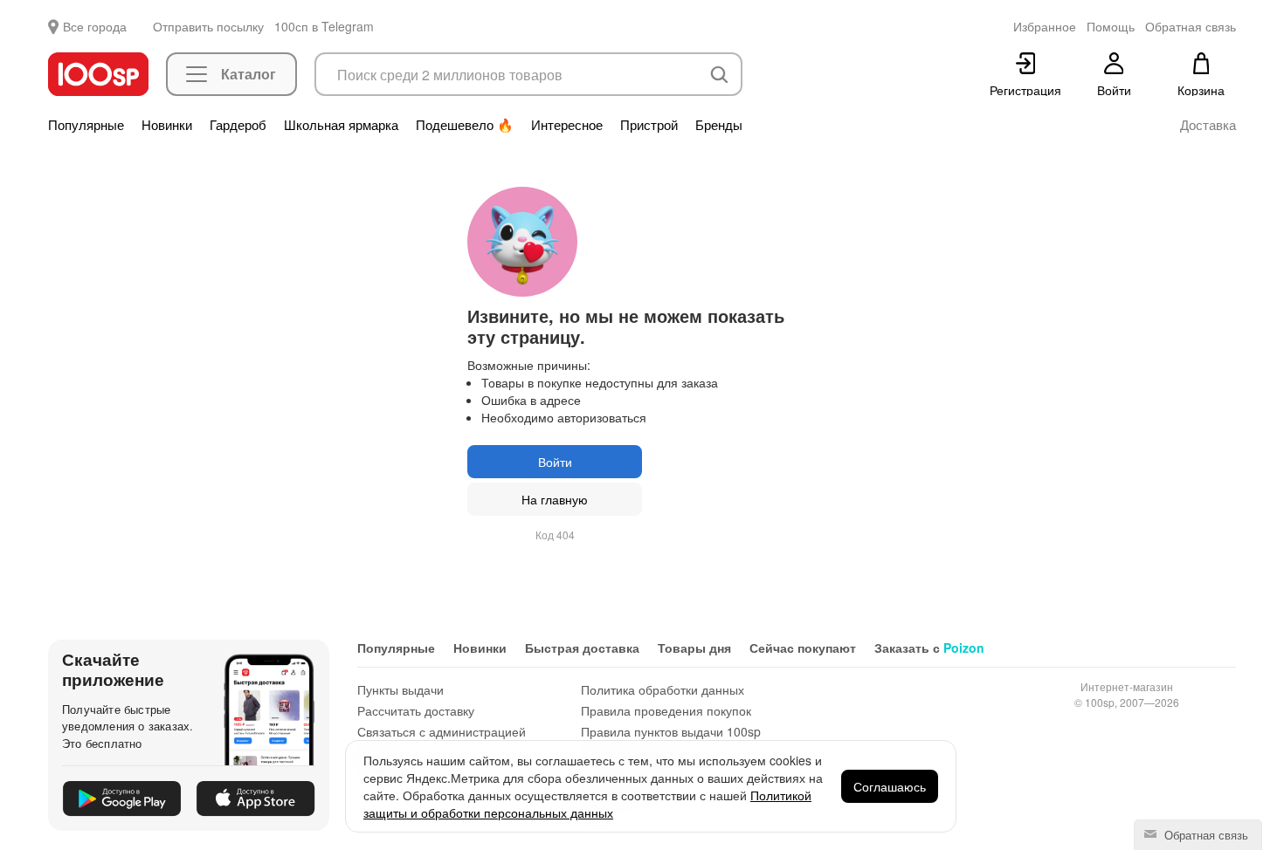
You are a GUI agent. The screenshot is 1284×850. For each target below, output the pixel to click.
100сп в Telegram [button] (324, 26)
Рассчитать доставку (415, 710)
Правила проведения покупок (666, 710)
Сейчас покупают (802, 647)
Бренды (718, 125)
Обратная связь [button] (1190, 26)
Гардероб (238, 125)
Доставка (1208, 125)
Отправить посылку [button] (208, 26)
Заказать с (929, 647)
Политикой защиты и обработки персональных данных (587, 803)
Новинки (167, 125)
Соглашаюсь (889, 786)
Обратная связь (1204, 834)
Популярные (86, 125)
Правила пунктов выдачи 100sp (671, 731)
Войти (555, 461)
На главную (554, 499)
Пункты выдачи (400, 689)
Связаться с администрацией (441, 731)
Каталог (248, 74)
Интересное (567, 125)
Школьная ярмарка (341, 125)
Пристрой (649, 125)
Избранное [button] (1044, 26)
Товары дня (694, 647)
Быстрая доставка (582, 647)
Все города (95, 26)
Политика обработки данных (662, 689)
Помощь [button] (1111, 26)
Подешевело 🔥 (465, 125)
